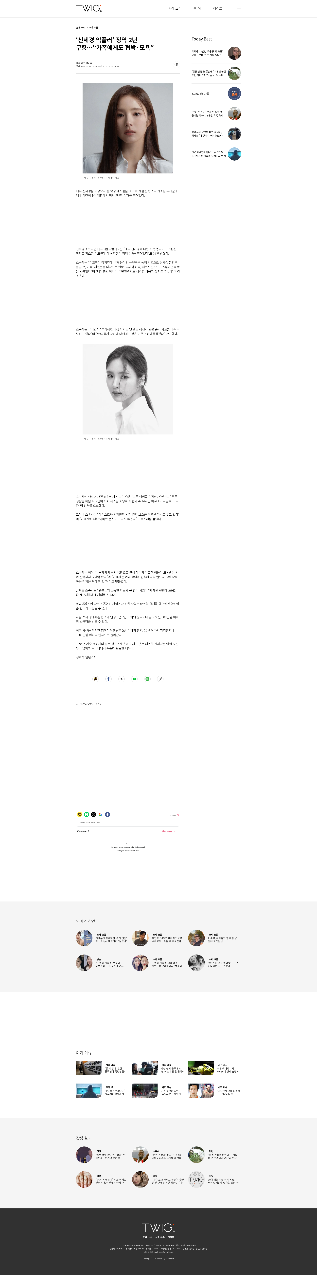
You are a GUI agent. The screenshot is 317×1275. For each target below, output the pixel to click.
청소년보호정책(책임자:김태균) (177, 1245)
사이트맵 (192, 1245)
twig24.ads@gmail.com (164, 1252)
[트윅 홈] (89, 8)
